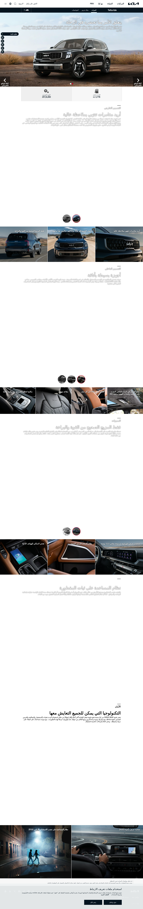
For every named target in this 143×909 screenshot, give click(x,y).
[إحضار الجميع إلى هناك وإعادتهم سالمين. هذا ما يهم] (71, 227)
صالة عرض (85, 10)
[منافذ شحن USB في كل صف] (89, 388)
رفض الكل (93, 902)
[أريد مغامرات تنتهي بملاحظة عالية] (119, 227)
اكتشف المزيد (105, 894)
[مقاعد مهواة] (53, 388)
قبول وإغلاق (112, 902)
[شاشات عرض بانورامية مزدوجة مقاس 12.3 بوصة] (119, 540)
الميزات (94, 10)
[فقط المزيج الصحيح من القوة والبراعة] (23, 227)
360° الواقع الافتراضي (5, 84)
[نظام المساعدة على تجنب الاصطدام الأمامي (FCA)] (35, 826)
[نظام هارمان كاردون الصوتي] (71, 540)
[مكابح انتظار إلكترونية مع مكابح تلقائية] (18, 388)
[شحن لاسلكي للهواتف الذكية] (23, 540)
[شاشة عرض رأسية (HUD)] (107, 826)
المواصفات (75, 10)
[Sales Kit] (26, 10)
